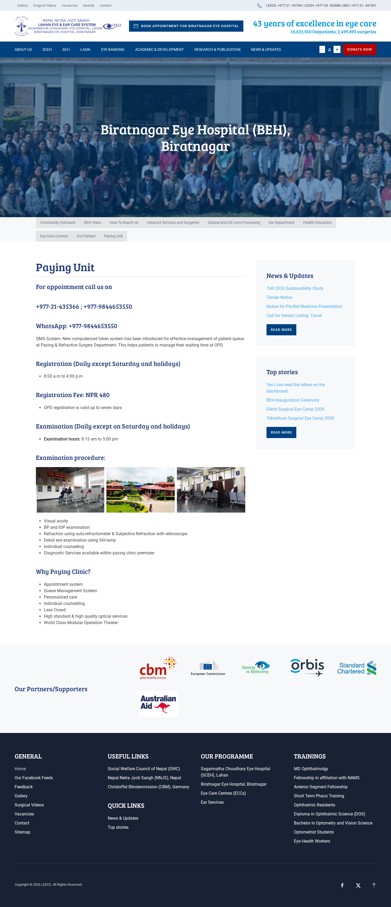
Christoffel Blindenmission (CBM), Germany (148, 786)
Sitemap (22, 832)
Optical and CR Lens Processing (234, 222)
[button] (374, 885)
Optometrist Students (314, 832)
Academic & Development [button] (159, 49)
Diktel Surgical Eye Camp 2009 (295, 409)
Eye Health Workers (312, 841)
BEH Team (92, 222)
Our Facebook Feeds (34, 777)
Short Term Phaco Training (319, 795)
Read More (281, 330)
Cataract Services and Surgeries (173, 222)
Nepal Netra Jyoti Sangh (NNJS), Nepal (144, 777)
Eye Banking (112, 49)
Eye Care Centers (54, 236)
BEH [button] (66, 49)
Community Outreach (58, 222)
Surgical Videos (44, 5)
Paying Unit (113, 236)
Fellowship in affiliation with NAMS (327, 777)
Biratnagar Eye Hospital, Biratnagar (234, 784)
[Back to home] (68, 26)
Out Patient (86, 236)
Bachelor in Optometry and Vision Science (333, 823)
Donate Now (359, 49)
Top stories (118, 827)
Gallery (22, 5)
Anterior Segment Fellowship (321, 786)
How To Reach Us (124, 222)
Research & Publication (217, 49)
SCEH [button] (47, 49)
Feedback (24, 786)
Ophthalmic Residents (314, 804)
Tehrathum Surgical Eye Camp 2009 (300, 418)
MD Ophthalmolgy (311, 768)
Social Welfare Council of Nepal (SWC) (144, 768)
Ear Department (282, 222)
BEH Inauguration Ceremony (293, 400)
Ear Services (212, 802)
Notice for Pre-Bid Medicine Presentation (304, 306)
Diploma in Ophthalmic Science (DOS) (329, 814)
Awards (88, 5)
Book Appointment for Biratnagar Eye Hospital (190, 26)
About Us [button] (23, 49)
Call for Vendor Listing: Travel (294, 315)
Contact (105, 5)
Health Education (317, 222)
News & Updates (266, 49)
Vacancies (70, 5)
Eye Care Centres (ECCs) (223, 793)
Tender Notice (279, 297)
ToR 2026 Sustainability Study (295, 288)
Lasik (85, 49)
